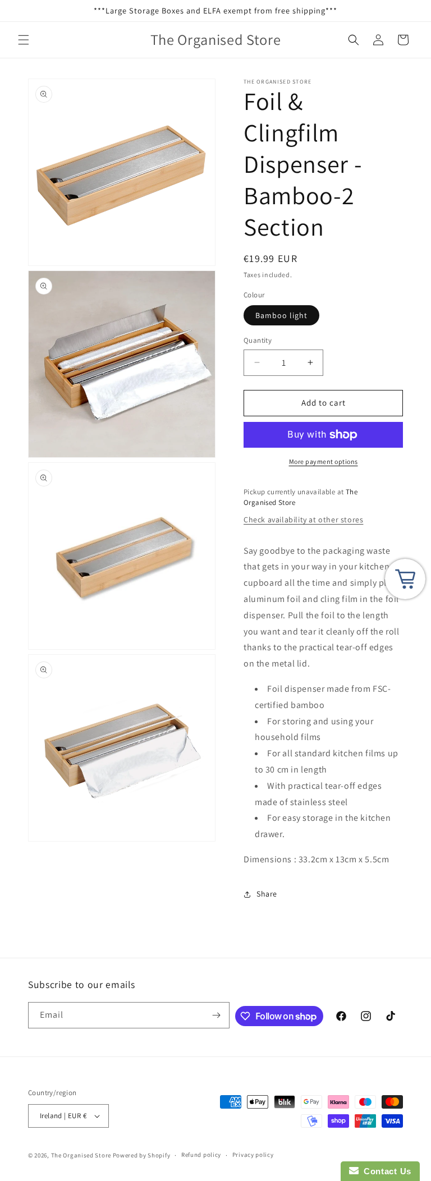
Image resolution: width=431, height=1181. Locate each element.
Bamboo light (281, 315)
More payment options (323, 461)
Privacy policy (253, 1155)
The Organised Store (81, 1155)
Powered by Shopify (142, 1155)
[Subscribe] (216, 1015)
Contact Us (385, 1171)
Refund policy (201, 1155)
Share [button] (266, 894)
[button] (23, 39)
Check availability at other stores (303, 519)
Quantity (258, 340)
